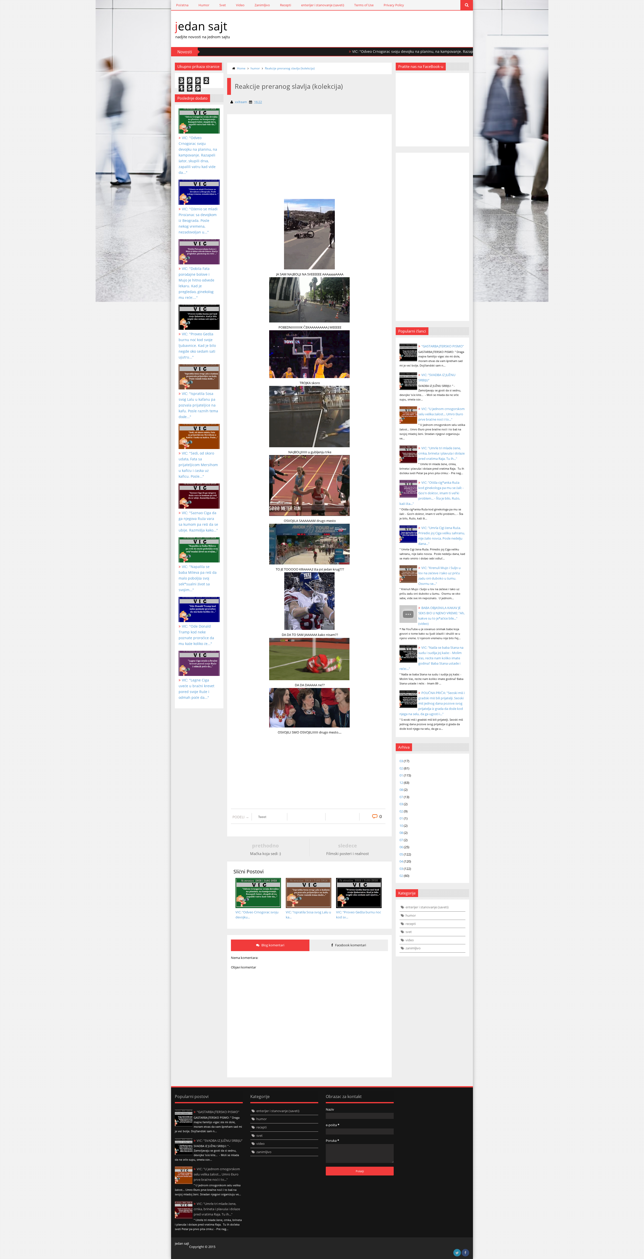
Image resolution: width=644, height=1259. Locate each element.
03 (401, 761)
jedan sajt (201, 26)
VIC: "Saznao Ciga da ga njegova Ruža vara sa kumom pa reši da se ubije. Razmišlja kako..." (198, 521)
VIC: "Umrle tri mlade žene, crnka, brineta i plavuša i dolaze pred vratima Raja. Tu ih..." (441, 453)
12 (401, 782)
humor (255, 68)
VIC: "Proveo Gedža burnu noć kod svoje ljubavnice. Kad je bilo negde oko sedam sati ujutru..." (197, 345)
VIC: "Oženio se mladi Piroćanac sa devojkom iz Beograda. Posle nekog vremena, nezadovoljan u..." (198, 220)
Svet (222, 5)
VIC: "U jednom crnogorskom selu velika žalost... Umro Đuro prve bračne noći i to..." (441, 414)
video (410, 940)
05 (401, 854)
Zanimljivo (262, 5)
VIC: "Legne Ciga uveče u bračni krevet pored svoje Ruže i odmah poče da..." (196, 689)
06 (401, 847)
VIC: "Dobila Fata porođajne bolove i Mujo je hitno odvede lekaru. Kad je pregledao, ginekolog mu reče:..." (196, 283)
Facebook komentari (350, 945)
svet (409, 931)
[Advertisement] (270, 165)
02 (401, 768)
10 (401, 825)
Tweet (262, 817)
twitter (457, 1252)
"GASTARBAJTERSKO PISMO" (442, 346)
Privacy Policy (394, 5)
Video (240, 5)
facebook (465, 1252)
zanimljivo (413, 948)
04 (401, 861)
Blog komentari (272, 945)
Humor (203, 5)
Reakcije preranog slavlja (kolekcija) (290, 68)
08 (401, 789)
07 (401, 797)
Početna (182, 5)
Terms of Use (364, 5)
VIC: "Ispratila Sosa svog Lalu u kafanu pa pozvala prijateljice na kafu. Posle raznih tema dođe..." (198, 405)
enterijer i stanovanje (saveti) (322, 5)
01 (401, 775)
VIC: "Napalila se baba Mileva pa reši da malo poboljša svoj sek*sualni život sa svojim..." (198, 578)
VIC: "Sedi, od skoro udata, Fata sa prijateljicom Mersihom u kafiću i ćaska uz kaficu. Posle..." (198, 465)
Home (241, 68)
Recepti (285, 5)
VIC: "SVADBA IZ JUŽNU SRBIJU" (220, 1140)
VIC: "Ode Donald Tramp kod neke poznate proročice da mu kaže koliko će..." (196, 635)
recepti (411, 923)
